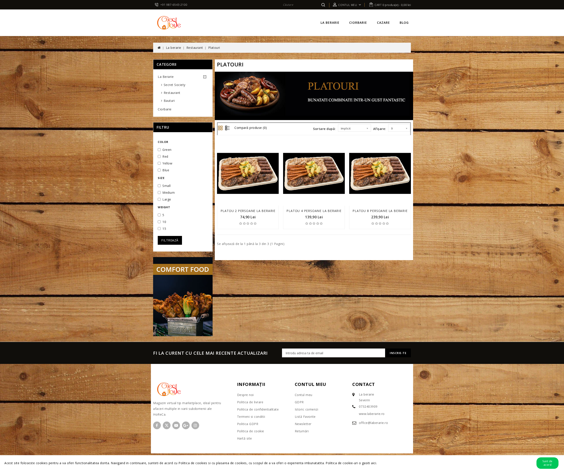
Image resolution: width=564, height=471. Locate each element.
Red (165, 156)
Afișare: (379, 129)
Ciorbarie (358, 22)
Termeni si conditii (251, 416)
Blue (165, 170)
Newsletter (303, 424)
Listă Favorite (305, 416)
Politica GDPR (247, 424)
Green (167, 150)
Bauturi (169, 101)
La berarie (330, 22)
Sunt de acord (547, 463)
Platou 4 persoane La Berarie (313, 211)
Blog (404, 22)
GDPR (299, 402)
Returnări (302, 431)
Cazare (383, 22)
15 (164, 228)
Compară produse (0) (250, 128)
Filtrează (169, 240)
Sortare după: (324, 129)
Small (166, 186)
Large (166, 199)
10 (164, 222)
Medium (168, 192)
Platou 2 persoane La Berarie (248, 211)
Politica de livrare (250, 402)
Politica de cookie (250, 431)
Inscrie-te (398, 353)
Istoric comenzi (306, 409)
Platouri (214, 48)
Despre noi (245, 395)
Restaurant (194, 48)
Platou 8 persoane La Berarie (379, 211)
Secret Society (175, 85)
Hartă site (244, 438)
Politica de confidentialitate (258, 409)
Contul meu (303, 395)
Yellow (167, 163)
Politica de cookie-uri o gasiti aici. (351, 463)
